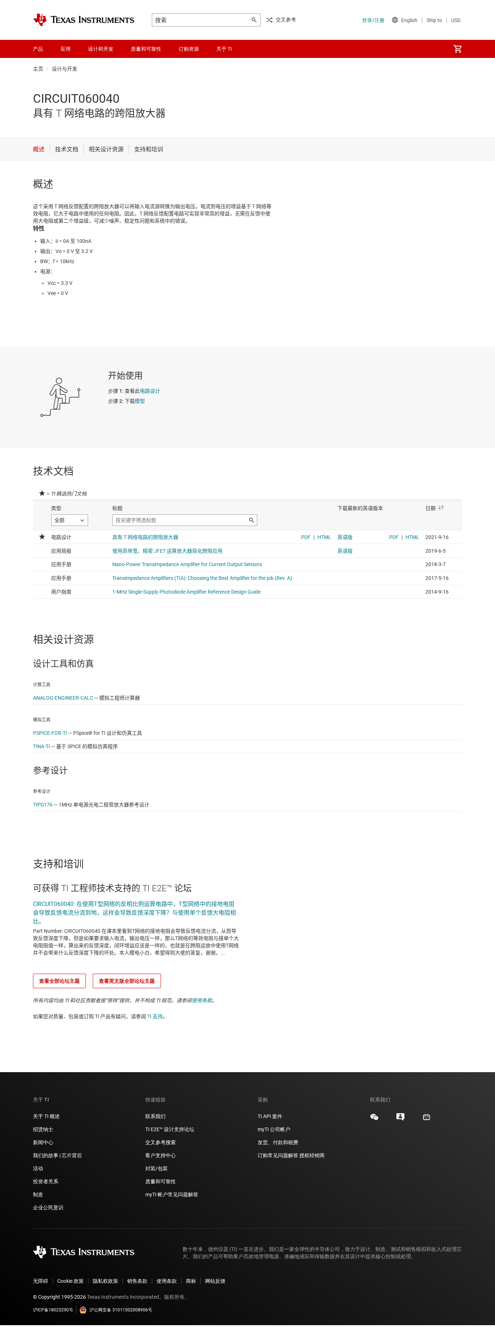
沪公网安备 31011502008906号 (121, 1309)
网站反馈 (215, 1281)
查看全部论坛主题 (59, 981)
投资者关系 (45, 1181)
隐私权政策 (105, 1281)
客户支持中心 (160, 1155)
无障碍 (40, 1281)
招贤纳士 (43, 1129)
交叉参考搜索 (160, 1142)
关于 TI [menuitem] (224, 49)
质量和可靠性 (161, 1181)
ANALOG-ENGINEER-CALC (63, 698)
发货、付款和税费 (278, 1142)
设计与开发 (64, 69)
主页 (38, 69)
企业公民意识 (48, 1207)
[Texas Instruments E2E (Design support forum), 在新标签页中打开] (400, 1119)
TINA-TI (41, 746)
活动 (38, 1168)
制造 (38, 1194)
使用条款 (202, 1000)
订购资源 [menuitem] (189, 49)
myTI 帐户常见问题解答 (171, 1194)
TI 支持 (155, 1016)
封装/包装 (156, 1168)
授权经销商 (312, 1155)
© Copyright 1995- (59, 1297)
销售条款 (137, 1281)
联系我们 (155, 1116)
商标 (191, 1281)
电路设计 (150, 391)
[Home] (83, 19)
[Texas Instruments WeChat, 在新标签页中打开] (374, 1119)
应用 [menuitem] (66, 49)
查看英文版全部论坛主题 (127, 981)
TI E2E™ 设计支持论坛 (169, 1129)
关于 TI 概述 (46, 1116)
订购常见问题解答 (278, 1155)
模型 (140, 401)
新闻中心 (43, 1142)
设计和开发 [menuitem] (100, 49)
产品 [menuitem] (38, 49)
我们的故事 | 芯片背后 (57, 1155)
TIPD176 (43, 805)
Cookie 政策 (70, 1281)
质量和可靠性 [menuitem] (146, 49)
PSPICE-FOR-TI (50, 733)
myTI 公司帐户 (274, 1129)
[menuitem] (458, 49)
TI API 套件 (270, 1116)
